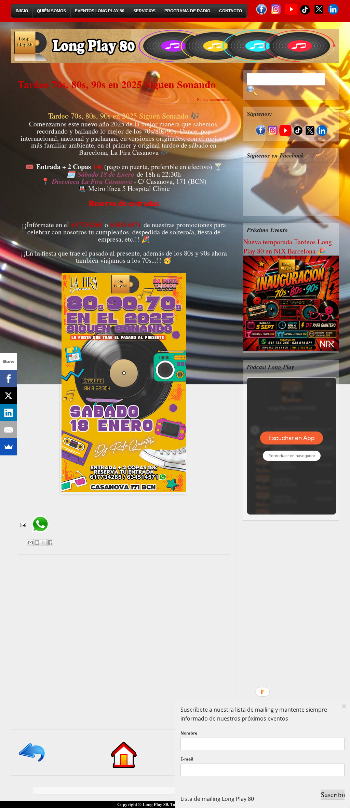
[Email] (8, 429)
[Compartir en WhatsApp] (40, 535)
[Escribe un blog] (36, 542)
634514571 (125, 225)
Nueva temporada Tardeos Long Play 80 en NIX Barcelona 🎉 (287, 246)
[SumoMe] (8, 446)
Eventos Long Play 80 (99, 11)
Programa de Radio (187, 11)
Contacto (230, 11)
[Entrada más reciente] (32, 762)
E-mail (186, 759)
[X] (8, 395)
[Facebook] (8, 378)
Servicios (144, 11)
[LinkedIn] (8, 412)
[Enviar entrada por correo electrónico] (22, 524)
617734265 (86, 225)
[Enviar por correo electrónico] (30, 542)
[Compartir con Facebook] (49, 542)
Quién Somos (51, 11)
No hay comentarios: (213, 99)
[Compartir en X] (43, 542)
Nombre (188, 733)
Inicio (22, 11)
